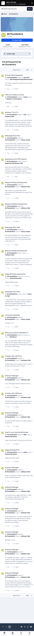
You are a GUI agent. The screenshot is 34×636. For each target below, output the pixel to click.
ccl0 (25, 114)
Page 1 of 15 (16, 70)
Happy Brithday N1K (12, 450)
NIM (25, 434)
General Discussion (16, 278)
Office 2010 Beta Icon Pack (14, 95)
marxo (26, 97)
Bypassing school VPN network (16, 159)
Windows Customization (14, 99)
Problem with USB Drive (13, 356)
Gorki (25, 452)
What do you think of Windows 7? (16, 333)
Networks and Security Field (14, 163)
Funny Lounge (25, 140)
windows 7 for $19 (11, 112)
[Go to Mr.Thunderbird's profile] (2, 76)
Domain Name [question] (14, 75)
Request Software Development (16, 182)
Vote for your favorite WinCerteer (16, 432)
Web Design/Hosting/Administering (21, 79)
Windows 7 (13, 337)
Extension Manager (11, 376)
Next (27, 70)
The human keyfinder (12, 315)
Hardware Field (25, 360)
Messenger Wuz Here (12, 136)
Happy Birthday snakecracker (15, 274)
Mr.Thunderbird (12, 77)
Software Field (9, 116)
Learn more (3, 3)
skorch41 (26, 77)
